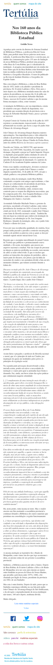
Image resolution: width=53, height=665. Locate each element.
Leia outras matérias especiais (26, 603)
